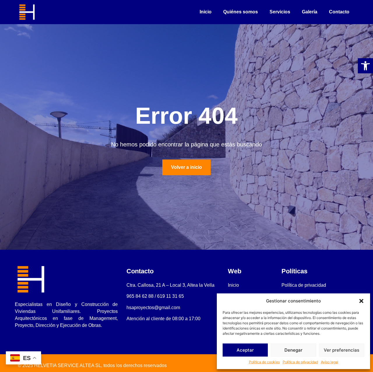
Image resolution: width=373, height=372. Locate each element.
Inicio (206, 11)
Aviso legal (329, 362)
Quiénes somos (240, 11)
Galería (309, 11)
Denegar (293, 350)
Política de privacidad (300, 362)
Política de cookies (264, 362)
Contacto (339, 11)
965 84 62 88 (140, 296)
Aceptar (245, 350)
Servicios (280, 11)
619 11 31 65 (170, 296)
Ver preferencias (341, 350)
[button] (365, 65)
